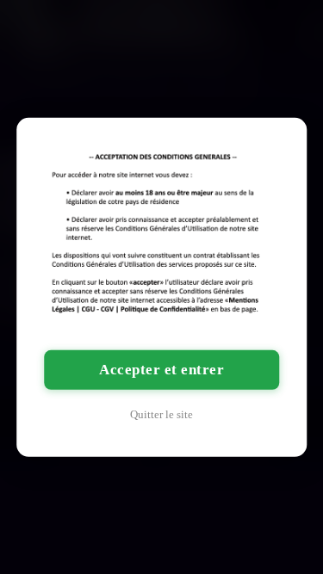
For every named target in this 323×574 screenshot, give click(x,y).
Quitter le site (161, 414)
